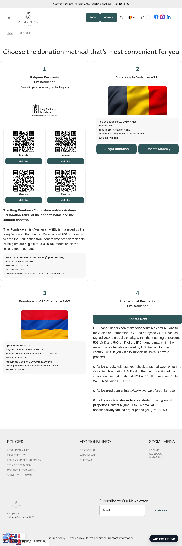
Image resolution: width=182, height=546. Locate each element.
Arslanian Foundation (17, 517)
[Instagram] (162, 16)
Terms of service (96, 538)
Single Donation (116, 149)
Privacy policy (75, 538)
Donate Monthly (158, 149)
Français (38, 541)
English (25, 541)
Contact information (121, 538)
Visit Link (23, 161)
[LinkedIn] (168, 16)
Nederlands (11, 541)
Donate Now (137, 319)
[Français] (18, 536)
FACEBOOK (155, 453)
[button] (9, 18)
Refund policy (56, 538)
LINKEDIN (154, 449)
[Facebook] (156, 16)
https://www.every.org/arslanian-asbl (149, 390)
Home (10, 33)
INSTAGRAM (156, 457)
